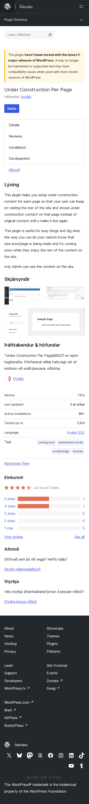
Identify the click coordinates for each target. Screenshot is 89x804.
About (9, 628)
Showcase (55, 628)
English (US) (76, 432)
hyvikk (26, 97)
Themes (53, 636)
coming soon (46, 442)
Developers (13, 681)
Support (10, 673)
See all (79, 537)
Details (14, 125)
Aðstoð (14, 170)
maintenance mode (70, 442)
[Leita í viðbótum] (50, 34)
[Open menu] (82, 6)
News (8, 636)
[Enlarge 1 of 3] (37, 292)
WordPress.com (19, 702)
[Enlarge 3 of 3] (79, 314)
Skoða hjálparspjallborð (22, 569)
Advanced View (16, 463)
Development (19, 158)
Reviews (15, 136)
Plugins (52, 643)
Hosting (10, 643)
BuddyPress (16, 725)
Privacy (10, 651)
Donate (55, 681)
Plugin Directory (15, 19)
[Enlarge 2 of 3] (79, 292)
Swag (53, 688)
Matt (10, 710)
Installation (17, 147)
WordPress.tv (17, 688)
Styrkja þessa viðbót (20, 601)
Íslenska (20, 745)
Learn (8, 665)
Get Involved (57, 665)
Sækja (11, 108)
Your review (13, 537)
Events (52, 673)
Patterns (53, 651)
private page (61, 451)
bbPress (13, 718)
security (78, 451)
